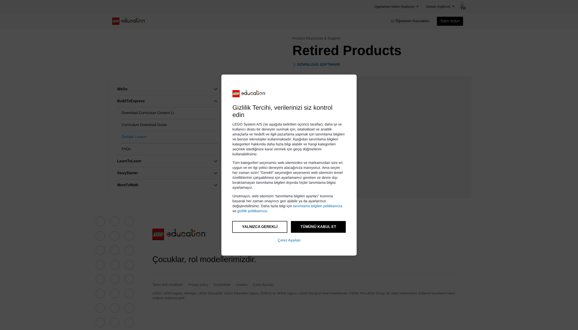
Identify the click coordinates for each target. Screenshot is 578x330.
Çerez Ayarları (289, 240)
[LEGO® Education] (249, 93)
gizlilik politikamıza (252, 211)
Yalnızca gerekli (259, 227)
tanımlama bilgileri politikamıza (317, 206)
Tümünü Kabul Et (318, 227)
